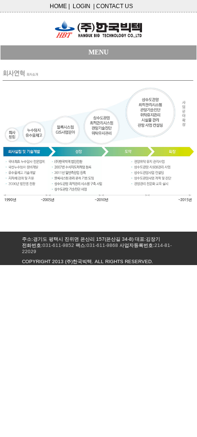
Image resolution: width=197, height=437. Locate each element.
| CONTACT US (113, 6)
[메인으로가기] (98, 26)
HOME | (60, 6)
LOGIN (81, 6)
